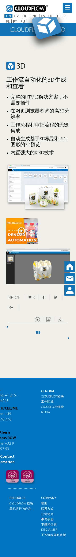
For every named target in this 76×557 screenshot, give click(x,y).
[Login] (69, 290)
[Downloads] (60, 319)
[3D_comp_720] (38, 166)
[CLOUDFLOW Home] (69, 266)
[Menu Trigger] (67, 8)
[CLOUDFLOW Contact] (69, 278)
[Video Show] (37, 319)
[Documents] (49, 319)
